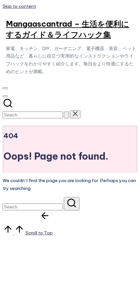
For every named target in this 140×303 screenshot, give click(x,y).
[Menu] (5, 88)
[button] (66, 115)
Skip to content (19, 6)
